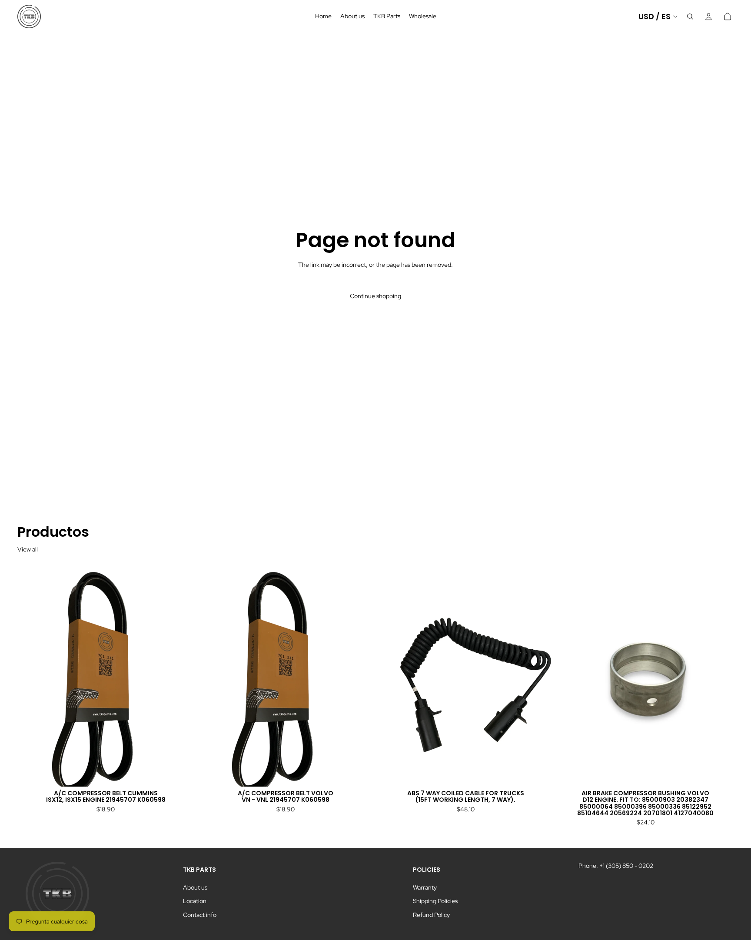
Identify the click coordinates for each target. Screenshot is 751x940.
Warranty (425, 887)
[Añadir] (180, 773)
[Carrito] (727, 16)
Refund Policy (431, 915)
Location (194, 901)
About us (195, 887)
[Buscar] (690, 16)
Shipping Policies (435, 901)
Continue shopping (375, 296)
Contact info (199, 915)
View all (27, 549)
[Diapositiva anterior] (30, 676)
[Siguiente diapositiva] (181, 676)
